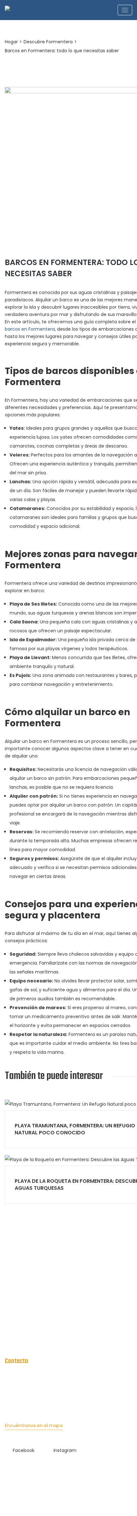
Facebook (23, 1450)
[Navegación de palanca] (125, 10)
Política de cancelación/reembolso (44, 1340)
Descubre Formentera (48, 42)
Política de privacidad (29, 1327)
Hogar (11, 42)
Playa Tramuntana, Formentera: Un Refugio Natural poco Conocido (75, 1129)
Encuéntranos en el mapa (33, 1425)
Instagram (65, 1450)
